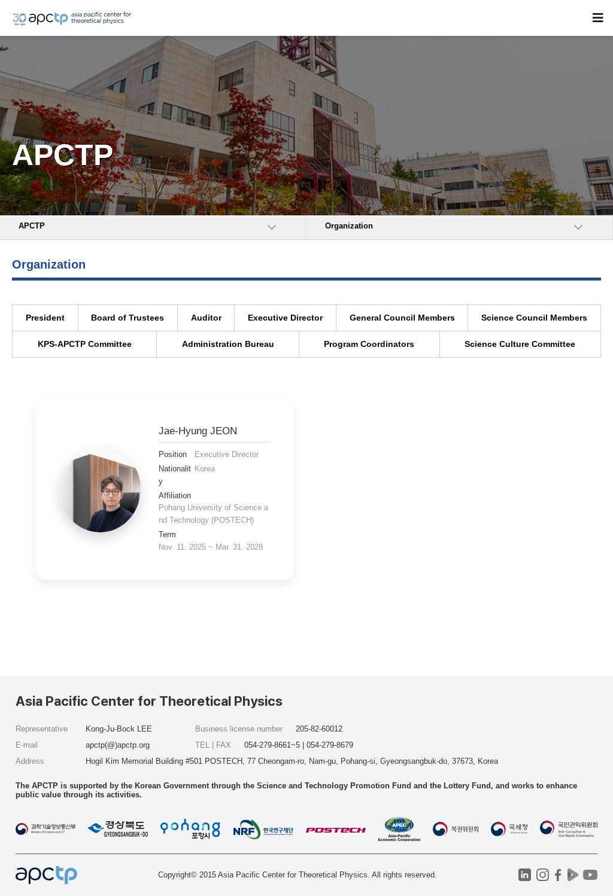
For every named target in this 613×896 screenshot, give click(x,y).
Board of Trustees (127, 317)
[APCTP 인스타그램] (542, 874)
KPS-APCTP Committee (85, 344)
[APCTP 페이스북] (557, 874)
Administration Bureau (228, 344)
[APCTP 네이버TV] (572, 874)
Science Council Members (534, 317)
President (45, 317)
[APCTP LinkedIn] (524, 874)
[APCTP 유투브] (589, 874)
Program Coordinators (369, 344)
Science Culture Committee (520, 344)
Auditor (206, 317)
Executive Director (285, 317)
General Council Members (402, 317)
